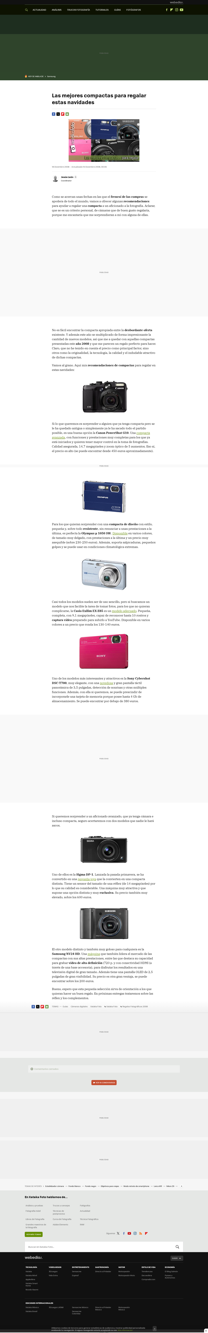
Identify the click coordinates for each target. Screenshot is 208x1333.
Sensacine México (80, 1307)
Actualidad (85, 1210)
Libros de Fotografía (35, 1219)
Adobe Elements (60, 1224)
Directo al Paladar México (103, 1308)
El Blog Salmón (171, 1271)
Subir (175, 1258)
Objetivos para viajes (110, 1186)
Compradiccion (148, 1279)
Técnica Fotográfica (89, 1219)
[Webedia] (176, 2)
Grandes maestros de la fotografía (36, 1226)
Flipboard (171, 9)
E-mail (67, 114)
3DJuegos (53, 1271)
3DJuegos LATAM (56, 1307)
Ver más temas (33, 1234)
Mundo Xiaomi (32, 1289)
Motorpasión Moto (126, 1275)
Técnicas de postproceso (59, 1212)
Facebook (166, 9)
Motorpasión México (124, 1308)
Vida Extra (53, 1275)
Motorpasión (124, 1271)
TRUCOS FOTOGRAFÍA (78, 9)
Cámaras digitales (79, 1006)
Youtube (181, 9)
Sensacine (76, 1271)
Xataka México (32, 1307)
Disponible (120, 533)
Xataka (29, 1271)
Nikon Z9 (170, 1186)
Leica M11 (158, 1186)
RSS (140, 1233)
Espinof (75, 1275)
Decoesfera (147, 1275)
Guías (65, 1006)
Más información (125, 1330)
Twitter (58, 114)
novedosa (106, 683)
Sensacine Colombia (76, 1312)
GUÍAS (117, 9)
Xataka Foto (95, 1006)
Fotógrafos (85, 1205)
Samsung (51, 76)
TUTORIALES (102, 9)
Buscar (177, 1246)
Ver (105, 1082)
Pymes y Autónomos (170, 1276)
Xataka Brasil (31, 1311)
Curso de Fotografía (62, 1219)
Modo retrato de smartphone (137, 1186)
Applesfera (30, 1279)
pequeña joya (87, 879)
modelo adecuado (124, 611)
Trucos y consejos (61, 1205)
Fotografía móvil (33, 1210)
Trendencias (147, 1271)
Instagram (176, 9)
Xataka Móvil (31, 1275)
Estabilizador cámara (54, 1186)
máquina (94, 954)
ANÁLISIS (56, 9)
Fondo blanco (74, 1186)
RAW (82, 1224)
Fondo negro (91, 1186)
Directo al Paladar (103, 1271)
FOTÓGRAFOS (133, 9)
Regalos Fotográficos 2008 (135, 1006)
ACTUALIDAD (39, 9)
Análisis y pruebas (34, 1205)
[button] (68, 177)
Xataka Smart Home (32, 1284)
